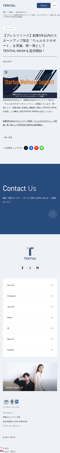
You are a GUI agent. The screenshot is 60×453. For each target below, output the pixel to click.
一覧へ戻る (7, 137)
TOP (4, 12)
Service (10, 285)
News (11, 12)
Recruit (10, 339)
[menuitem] (4, 448)
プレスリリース (20, 12)
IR (8, 328)
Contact (44, 5)
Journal (10, 306)
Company (11, 296)
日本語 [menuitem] (6, 448)
